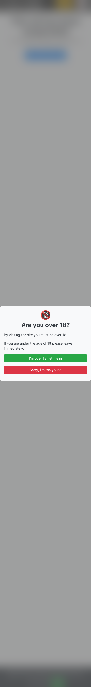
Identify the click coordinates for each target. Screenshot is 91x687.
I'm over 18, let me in (45, 358)
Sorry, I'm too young (46, 370)
